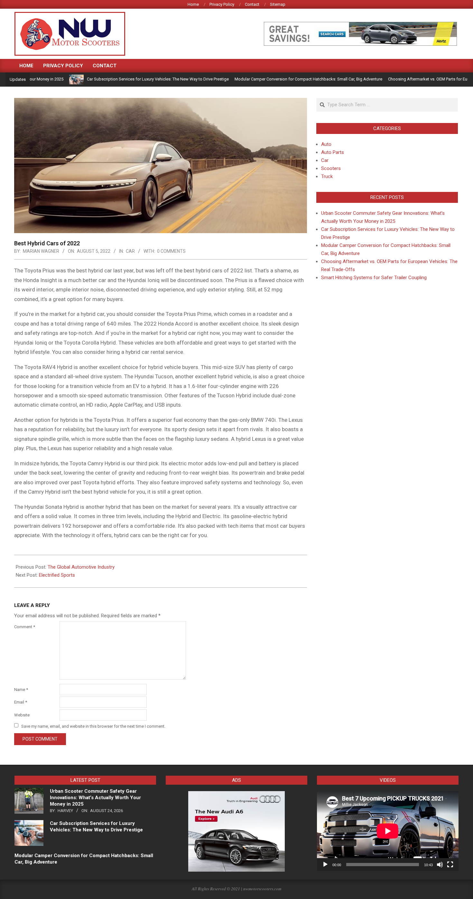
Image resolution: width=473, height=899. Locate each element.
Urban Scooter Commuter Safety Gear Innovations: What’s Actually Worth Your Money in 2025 (95, 797)
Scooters (331, 168)
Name (21, 689)
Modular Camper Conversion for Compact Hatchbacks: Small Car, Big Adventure (286, 79)
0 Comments (171, 251)
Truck (327, 176)
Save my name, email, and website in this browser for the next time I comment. (93, 726)
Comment (24, 626)
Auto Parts (332, 152)
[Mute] (440, 864)
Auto (326, 144)
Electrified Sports (57, 575)
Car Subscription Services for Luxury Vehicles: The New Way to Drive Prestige (135, 79)
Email (20, 702)
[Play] (325, 864)
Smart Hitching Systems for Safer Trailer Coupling (374, 277)
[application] (388, 831)
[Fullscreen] (450, 864)
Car (130, 251)
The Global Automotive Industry (81, 567)
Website (22, 715)
